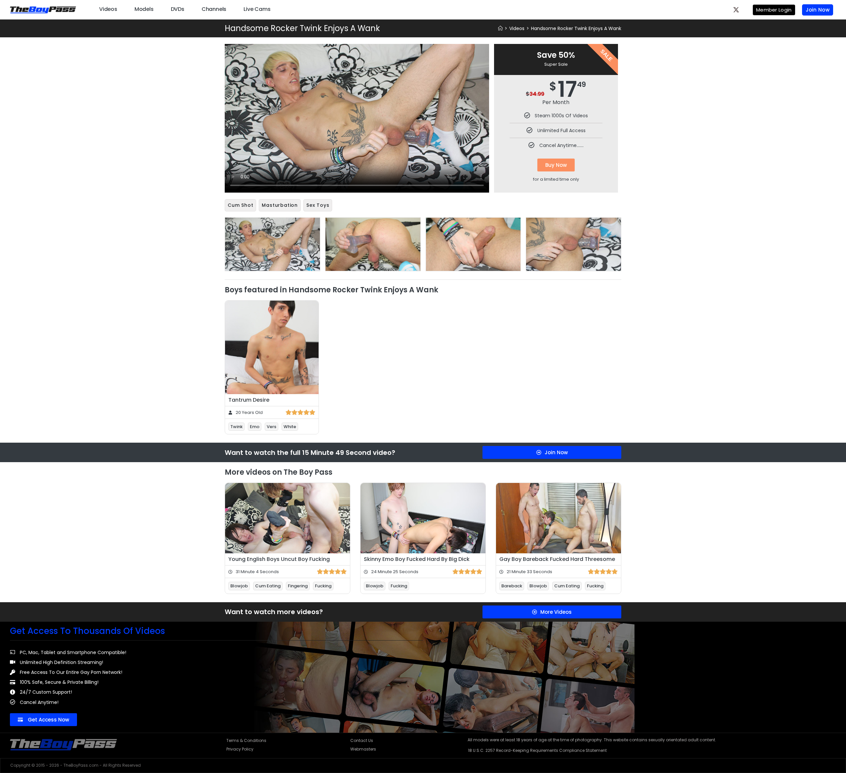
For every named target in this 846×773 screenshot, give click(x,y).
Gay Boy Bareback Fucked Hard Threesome (557, 559)
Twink (236, 426)
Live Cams (257, 9)
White (290, 426)
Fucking (323, 586)
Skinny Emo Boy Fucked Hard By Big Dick (417, 559)
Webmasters (363, 749)
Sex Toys (317, 205)
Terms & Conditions (246, 740)
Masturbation (280, 205)
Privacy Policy (239, 749)
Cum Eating (268, 586)
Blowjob (239, 586)
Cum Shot (240, 205)
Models (144, 9)
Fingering (298, 586)
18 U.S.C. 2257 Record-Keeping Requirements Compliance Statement (537, 750)
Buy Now (556, 165)
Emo (254, 426)
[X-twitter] (736, 9)
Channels (214, 9)
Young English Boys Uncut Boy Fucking (279, 559)
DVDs (177, 9)
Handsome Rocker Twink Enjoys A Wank (576, 28)
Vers (271, 426)
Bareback (511, 586)
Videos (108, 9)
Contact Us (361, 740)
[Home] (500, 28)
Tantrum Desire (248, 400)
